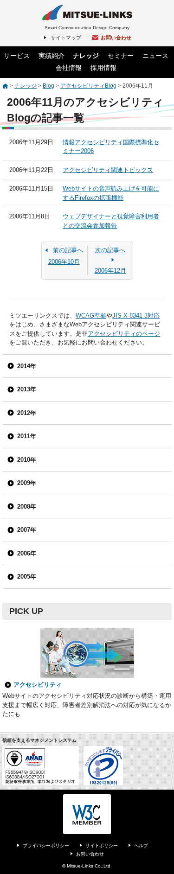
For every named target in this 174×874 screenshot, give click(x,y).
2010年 (26, 459)
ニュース (155, 55)
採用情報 (103, 67)
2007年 (26, 529)
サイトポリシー (101, 845)
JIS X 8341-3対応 (136, 315)
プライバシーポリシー (46, 845)
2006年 (26, 553)
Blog (48, 86)
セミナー (121, 55)
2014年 (26, 366)
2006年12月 (110, 260)
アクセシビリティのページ (124, 333)
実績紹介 (51, 55)
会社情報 (69, 67)
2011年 (26, 436)
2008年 (26, 506)
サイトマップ (66, 37)
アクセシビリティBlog (88, 86)
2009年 (26, 482)
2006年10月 (65, 256)
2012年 (26, 412)
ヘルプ (141, 845)
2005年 (26, 576)
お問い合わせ (116, 37)
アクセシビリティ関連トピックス (108, 169)
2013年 (26, 389)
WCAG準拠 (91, 315)
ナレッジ (86, 55)
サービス (17, 55)
